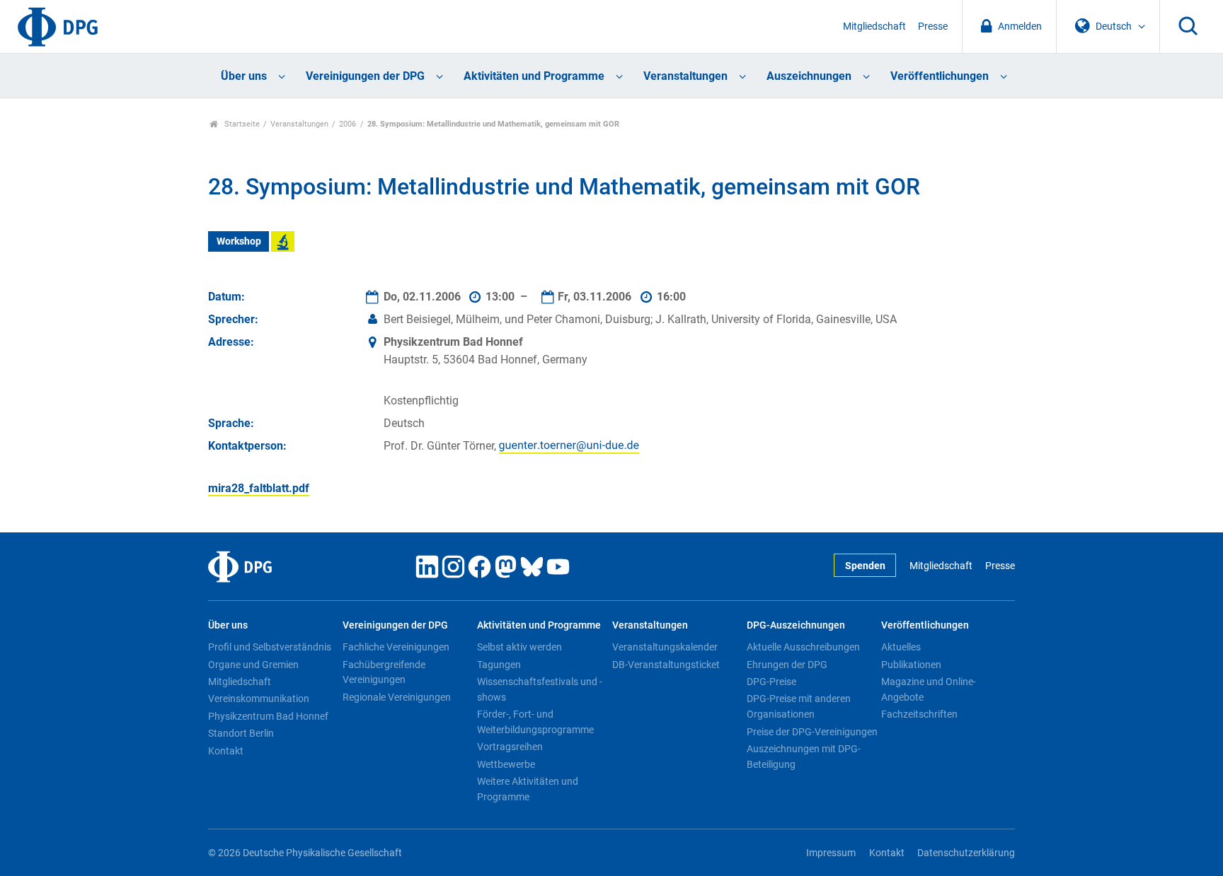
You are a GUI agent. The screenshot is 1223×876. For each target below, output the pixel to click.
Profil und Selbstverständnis (269, 647)
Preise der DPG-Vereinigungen (812, 731)
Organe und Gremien (253, 664)
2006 (347, 124)
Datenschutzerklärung (966, 853)
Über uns (244, 76)
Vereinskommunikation (258, 698)
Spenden (865, 566)
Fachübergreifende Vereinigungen (384, 672)
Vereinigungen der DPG (365, 76)
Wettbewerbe (506, 764)
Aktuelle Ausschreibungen (803, 647)
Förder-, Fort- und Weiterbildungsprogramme (535, 721)
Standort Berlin (241, 733)
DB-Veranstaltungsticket (666, 664)
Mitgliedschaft (874, 27)
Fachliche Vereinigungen (396, 647)
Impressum (831, 853)
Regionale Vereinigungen (397, 697)
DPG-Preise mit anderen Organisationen (799, 706)
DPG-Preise (771, 681)
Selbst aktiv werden (519, 647)
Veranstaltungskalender (665, 647)
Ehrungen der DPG (787, 664)
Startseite (241, 124)
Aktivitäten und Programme (534, 76)
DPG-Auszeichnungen (796, 625)
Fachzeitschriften (919, 714)
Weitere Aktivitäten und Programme (527, 789)
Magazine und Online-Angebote (928, 689)
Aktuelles (901, 647)
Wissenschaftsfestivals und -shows (539, 689)
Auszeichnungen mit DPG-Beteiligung (804, 756)
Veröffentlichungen (939, 76)
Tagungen (499, 664)
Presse (933, 27)
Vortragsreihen (510, 746)
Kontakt (225, 751)
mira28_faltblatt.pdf (258, 488)
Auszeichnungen (808, 76)
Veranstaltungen (685, 76)
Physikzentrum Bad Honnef (268, 716)
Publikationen (911, 664)
